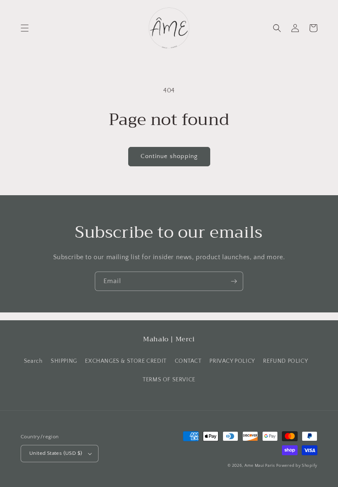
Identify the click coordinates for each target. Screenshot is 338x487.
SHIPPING (64, 361)
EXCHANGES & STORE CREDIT (125, 361)
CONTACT (188, 361)
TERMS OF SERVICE (169, 379)
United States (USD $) (55, 453)
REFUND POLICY (285, 361)
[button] (25, 28)
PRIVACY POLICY (232, 361)
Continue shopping (169, 156)
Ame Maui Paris (259, 465)
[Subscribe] (234, 281)
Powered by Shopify (296, 465)
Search (33, 361)
